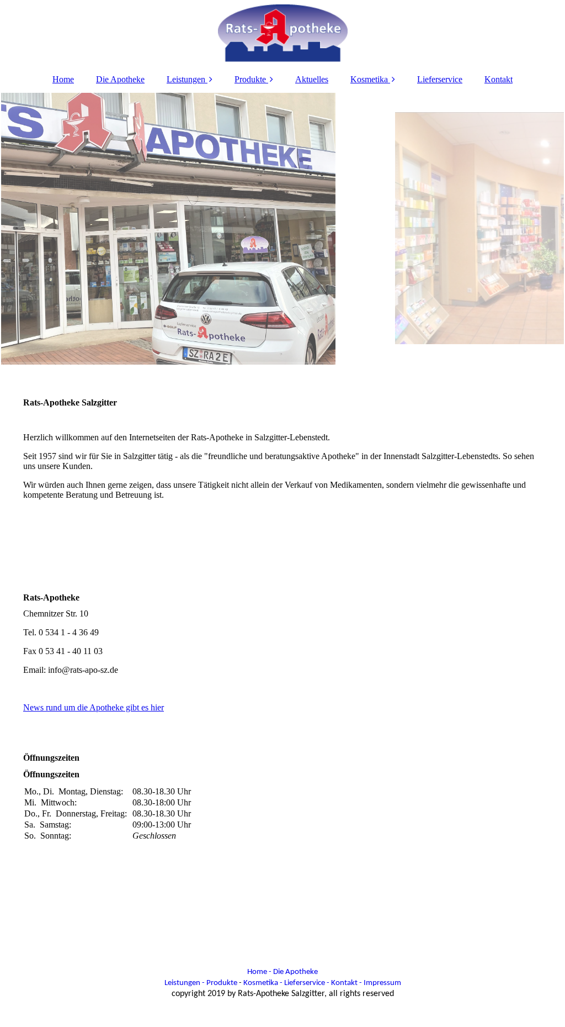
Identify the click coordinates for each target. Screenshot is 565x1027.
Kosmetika (369, 79)
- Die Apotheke (293, 972)
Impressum (382, 983)
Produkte (250, 79)
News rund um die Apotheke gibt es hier (93, 707)
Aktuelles (311, 79)
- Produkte (219, 983)
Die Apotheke (120, 79)
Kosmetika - (262, 983)
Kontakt (498, 79)
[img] (282, 33)
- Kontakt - (343, 983)
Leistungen (186, 79)
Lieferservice (439, 79)
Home (63, 79)
